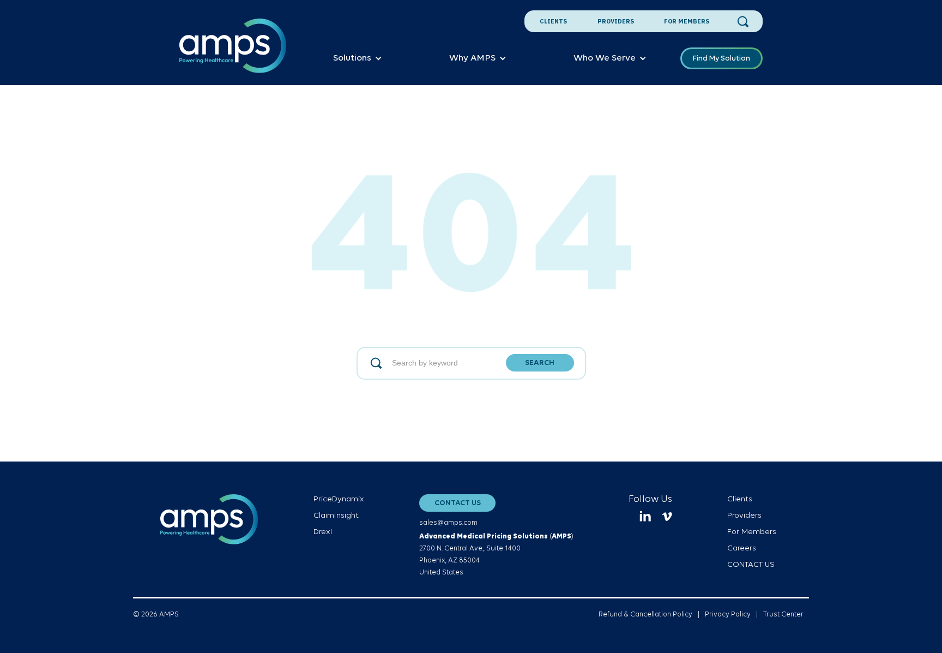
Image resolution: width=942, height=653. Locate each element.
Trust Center (783, 614)
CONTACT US (457, 503)
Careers (741, 548)
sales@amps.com (448, 522)
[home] (233, 52)
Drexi (322, 532)
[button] (357, 58)
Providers (615, 21)
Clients (553, 21)
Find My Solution (721, 59)
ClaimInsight (336, 516)
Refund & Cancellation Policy (645, 614)
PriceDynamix (338, 499)
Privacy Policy (728, 614)
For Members (686, 21)
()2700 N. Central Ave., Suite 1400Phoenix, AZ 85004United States (496, 554)
